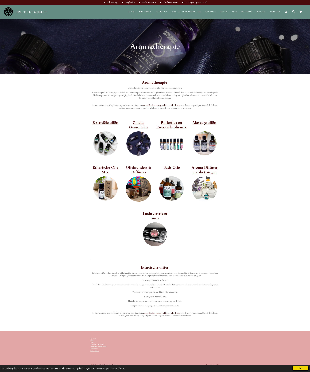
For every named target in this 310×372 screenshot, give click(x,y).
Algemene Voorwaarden (97, 344)
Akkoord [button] (300, 368)
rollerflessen (175, 105)
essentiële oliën (149, 105)
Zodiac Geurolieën (138, 125)
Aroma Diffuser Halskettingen (204, 170)
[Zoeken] (293, 11)
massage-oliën (161, 105)
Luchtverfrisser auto (155, 216)
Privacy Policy (94, 351)
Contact (92, 342)
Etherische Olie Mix (105, 170)
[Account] (286, 12)
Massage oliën (204, 122)
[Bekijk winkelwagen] (300, 12)
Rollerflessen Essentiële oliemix (171, 125)
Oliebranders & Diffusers (138, 170)
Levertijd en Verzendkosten (98, 346)
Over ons (93, 338)
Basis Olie (171, 167)
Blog (91, 340)
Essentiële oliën (105, 122)
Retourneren (94, 349)
